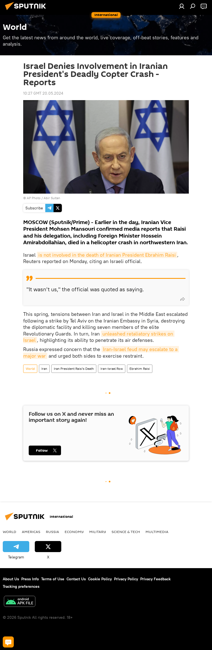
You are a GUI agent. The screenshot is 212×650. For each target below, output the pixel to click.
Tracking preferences (21, 586)
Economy (74, 531)
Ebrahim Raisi (139, 368)
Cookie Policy (100, 578)
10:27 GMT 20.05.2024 (43, 93)
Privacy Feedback (155, 578)
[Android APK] (19, 602)
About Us (11, 578)
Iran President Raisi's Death (74, 368)
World (30, 368)
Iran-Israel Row (111, 368)
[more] (182, 299)
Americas (31, 531)
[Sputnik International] (27, 10)
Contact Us (76, 578)
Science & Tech (126, 531)
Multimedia (156, 531)
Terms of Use (52, 578)
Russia (52, 531)
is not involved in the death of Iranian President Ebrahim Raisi (107, 255)
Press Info (30, 578)
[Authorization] (181, 6)
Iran (44, 368)
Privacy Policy (126, 578)
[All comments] (8, 642)
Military (97, 531)
